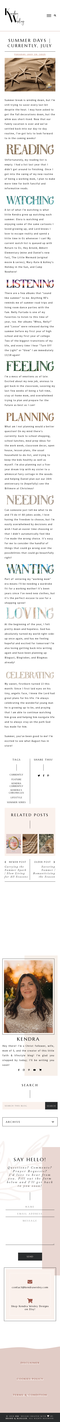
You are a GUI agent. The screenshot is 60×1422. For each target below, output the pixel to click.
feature (17, 779)
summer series (16, 802)
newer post (17, 862)
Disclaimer (30, 1362)
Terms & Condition (30, 1394)
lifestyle (16, 797)
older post (43, 862)
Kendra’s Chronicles (16, 791)
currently (17, 774)
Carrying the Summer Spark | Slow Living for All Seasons (16, 871)
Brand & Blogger (16, 1418)
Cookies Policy (30, 1378)
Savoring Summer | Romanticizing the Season (44, 871)
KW (17, 1416)
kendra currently (17, 785)
